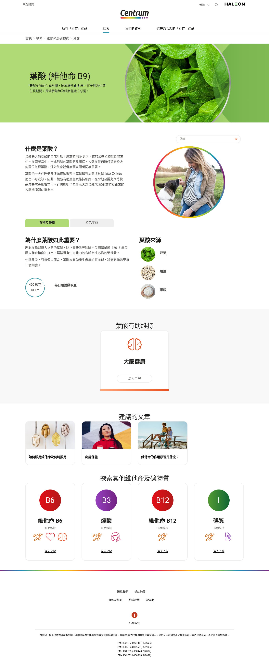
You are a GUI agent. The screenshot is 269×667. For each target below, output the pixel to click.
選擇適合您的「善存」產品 (175, 28)
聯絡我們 (122, 591)
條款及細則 (115, 600)
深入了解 (134, 378)
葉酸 (76, 38)
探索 (106, 28)
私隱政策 (134, 600)
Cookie (150, 600)
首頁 (29, 38)
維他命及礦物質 (58, 38)
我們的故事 (133, 28)
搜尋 (216, 5)
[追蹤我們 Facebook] (134, 615)
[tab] (47, 223)
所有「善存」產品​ (74, 28)
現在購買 (28, 4)
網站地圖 (140, 591)
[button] (204, 5)
